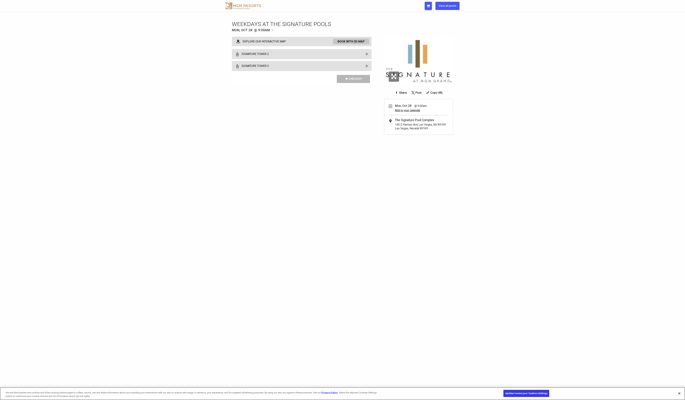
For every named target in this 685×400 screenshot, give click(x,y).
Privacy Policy (329, 392)
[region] (342, 393)
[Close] (679, 393)
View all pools (447, 5)
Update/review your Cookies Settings (526, 393)
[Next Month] (290, 36)
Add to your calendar (407, 110)
